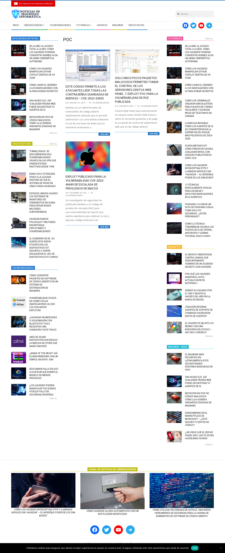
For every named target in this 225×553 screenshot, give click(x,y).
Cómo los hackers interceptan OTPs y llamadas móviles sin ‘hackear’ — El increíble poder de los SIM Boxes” (199, 171)
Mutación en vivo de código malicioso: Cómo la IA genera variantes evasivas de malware (42, 123)
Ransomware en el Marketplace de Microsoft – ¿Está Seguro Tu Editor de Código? (197, 419)
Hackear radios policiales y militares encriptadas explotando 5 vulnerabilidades (42, 225)
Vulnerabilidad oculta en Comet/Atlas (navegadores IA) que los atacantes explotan (42, 304)
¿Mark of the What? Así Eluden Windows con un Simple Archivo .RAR (43, 356)
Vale (195, 548)
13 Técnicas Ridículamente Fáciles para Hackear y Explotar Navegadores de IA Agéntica (199, 190)
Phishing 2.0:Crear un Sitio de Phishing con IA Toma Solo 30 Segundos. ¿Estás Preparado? (199, 210)
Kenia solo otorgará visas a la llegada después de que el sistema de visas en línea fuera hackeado (42, 180)
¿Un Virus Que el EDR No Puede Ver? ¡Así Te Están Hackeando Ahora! (199, 435)
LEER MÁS (104, 134)
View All (53, 133)
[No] (221, 548)
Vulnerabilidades (100, 102)
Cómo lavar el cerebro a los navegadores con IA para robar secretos (43, 88)
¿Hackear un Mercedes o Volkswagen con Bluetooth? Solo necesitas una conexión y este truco (43, 323)
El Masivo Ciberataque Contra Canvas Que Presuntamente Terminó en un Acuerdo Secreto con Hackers (199, 260)
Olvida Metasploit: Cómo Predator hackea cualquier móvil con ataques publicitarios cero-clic (199, 151)
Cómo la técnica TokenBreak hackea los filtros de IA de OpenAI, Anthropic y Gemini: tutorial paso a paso (199, 229)
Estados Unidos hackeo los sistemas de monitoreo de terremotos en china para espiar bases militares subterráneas (43, 202)
